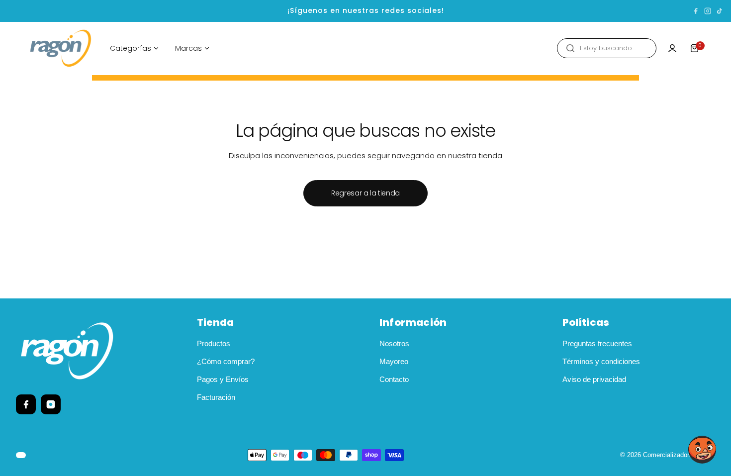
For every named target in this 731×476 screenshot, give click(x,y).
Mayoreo (393, 361)
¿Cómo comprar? (226, 361)
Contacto (394, 379)
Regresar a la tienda (365, 193)
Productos (213, 343)
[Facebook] (695, 10)
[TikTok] (719, 10)
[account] (672, 48)
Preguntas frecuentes (597, 343)
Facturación (216, 397)
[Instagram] (707, 10)
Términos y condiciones (601, 361)
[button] (702, 450)
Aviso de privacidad (594, 379)
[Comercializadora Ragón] (60, 48)
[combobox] (606, 48)
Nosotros (394, 343)
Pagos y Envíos (223, 379)
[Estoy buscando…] (570, 48)
